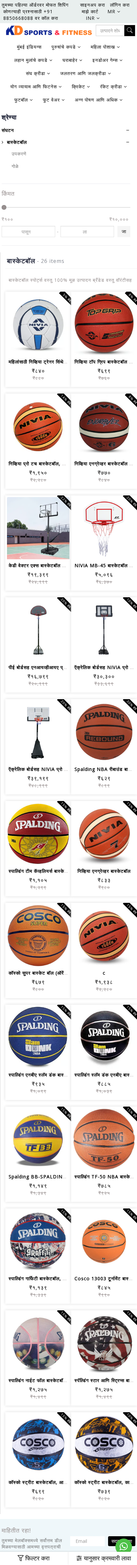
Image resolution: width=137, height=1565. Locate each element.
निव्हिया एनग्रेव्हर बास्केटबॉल (104, 871)
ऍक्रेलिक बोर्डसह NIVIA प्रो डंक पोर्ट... (46, 769)
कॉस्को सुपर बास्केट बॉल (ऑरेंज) (39, 973)
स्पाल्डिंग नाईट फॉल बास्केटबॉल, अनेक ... (47, 1380)
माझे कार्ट (90, 11)
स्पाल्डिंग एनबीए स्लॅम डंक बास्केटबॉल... (45, 1075)
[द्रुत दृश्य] (62, 346)
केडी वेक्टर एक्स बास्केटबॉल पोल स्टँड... (46, 565)
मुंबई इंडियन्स (29, 47)
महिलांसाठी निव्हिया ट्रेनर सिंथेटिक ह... (44, 362)
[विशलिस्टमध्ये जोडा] (30, 346)
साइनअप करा (92, 5)
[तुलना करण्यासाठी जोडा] (46, 346)
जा (124, 231)
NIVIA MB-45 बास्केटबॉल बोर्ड (105, 565)
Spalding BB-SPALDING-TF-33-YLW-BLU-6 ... (63, 1176)
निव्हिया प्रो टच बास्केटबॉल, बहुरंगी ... (44, 463)
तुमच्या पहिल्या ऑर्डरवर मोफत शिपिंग (35, 5)
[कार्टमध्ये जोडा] (14, 346)
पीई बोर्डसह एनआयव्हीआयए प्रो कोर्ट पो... (47, 667)
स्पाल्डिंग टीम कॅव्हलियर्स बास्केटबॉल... (43, 871)
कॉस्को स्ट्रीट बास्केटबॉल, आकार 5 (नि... (47, 1482)
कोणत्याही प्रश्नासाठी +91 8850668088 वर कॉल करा (30, 14)
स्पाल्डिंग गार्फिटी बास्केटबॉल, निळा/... (43, 1278)
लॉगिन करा (120, 5)
